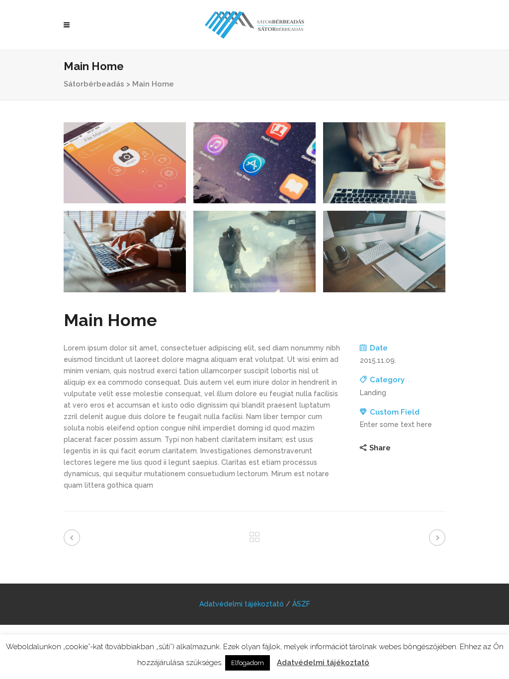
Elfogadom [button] (247, 663)
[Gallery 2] (254, 162)
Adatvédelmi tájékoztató (241, 604)
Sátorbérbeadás (94, 84)
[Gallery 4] (125, 251)
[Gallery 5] (254, 251)
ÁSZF (301, 604)
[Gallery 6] (384, 251)
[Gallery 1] (125, 162)
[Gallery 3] (384, 162)
